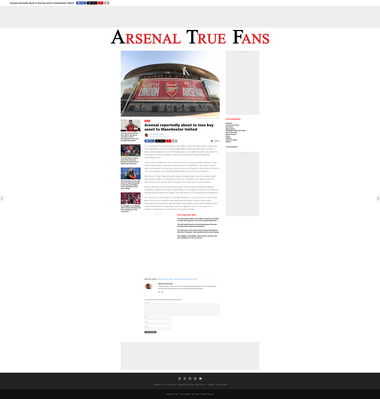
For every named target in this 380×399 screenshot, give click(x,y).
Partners (210, 384)
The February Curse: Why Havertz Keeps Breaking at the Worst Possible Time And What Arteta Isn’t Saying (130, 184)
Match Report (231, 134)
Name (146, 316)
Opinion (228, 138)
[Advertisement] (190, 14)
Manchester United (190, 279)
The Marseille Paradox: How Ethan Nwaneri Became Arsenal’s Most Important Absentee (130, 160)
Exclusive (229, 127)
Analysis (229, 123)
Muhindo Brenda (158, 134)
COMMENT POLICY (159, 384)
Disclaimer (171, 384)
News (228, 136)
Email (146, 321)
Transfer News (231, 140)
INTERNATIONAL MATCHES (236, 130)
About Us (175, 47)
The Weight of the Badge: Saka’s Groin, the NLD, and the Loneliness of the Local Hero (131, 208)
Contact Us (204, 47)
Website (146, 326)
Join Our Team (221, 384)
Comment (147, 302)
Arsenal (159, 279)
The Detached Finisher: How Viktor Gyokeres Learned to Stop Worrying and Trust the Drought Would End (130, 136)
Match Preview (231, 132)
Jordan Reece (178, 279)
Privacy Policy (200, 384)
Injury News (230, 129)
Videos (228, 142)
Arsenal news (168, 279)
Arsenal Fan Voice (232, 125)
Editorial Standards (189, 47)
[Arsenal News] (232, 147)
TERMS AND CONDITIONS (185, 384)
